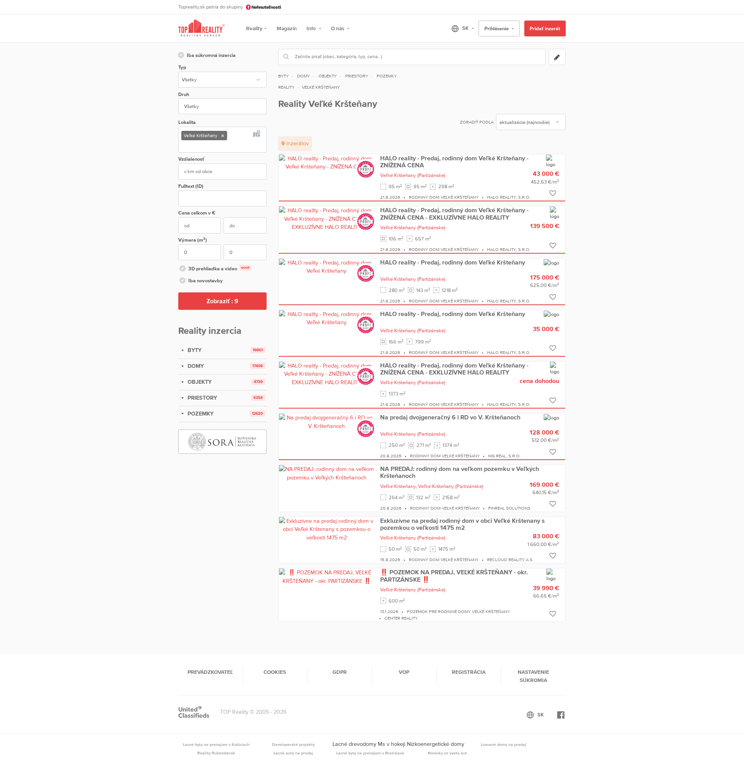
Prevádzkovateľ (210, 672)
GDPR (339, 672)
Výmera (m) (192, 239)
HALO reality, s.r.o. (508, 197)
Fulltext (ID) (190, 186)
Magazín (287, 28)
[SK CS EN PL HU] (459, 28)
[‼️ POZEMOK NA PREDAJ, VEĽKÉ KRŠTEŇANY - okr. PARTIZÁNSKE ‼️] (326, 576)
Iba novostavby (205, 280)
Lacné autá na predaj (293, 753)
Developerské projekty (293, 744)
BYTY (194, 350)
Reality (254, 28)
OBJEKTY (199, 382)
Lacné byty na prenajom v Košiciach (216, 744)
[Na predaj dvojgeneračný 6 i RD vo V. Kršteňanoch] (326, 421)
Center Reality (401, 618)
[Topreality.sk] (201, 28)
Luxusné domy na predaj (503, 744)
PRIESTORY (201, 398)
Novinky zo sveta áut (447, 753)
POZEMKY (200, 413)
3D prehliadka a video (219, 268)
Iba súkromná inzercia (211, 55)
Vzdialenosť (191, 159)
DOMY (195, 366)
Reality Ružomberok (216, 753)
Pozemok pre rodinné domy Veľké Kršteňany (458, 611)
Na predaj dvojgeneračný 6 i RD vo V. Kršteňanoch (450, 417)
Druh (183, 94)
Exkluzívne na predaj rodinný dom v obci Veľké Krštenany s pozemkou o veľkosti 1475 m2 (462, 524)
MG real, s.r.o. (504, 455)
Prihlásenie (497, 28)
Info (312, 28)
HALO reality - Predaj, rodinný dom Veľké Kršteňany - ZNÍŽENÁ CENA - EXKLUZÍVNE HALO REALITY (454, 213)
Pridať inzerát (545, 28)
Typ (182, 67)
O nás (338, 28)
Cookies (275, 672)
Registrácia (469, 672)
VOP (404, 672)
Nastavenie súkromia (533, 676)
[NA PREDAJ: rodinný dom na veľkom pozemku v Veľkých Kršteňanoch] (326, 473)
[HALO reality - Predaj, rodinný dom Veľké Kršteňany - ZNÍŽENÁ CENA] (326, 162)
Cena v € (196, 213)
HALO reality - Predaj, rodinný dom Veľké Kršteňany (452, 262)
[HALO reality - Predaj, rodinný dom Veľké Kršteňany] (326, 266)
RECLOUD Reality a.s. (510, 559)
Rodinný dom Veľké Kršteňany (444, 197)
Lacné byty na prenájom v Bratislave (370, 753)
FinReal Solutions (509, 508)
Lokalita (187, 122)
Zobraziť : (222, 300)
